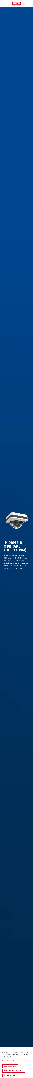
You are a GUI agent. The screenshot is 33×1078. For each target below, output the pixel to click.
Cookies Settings (10, 1066)
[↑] (13, 536)
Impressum (24, 1060)
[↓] (20, 536)
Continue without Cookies (13, 1071)
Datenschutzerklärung (13, 1060)
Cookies (4, 1060)
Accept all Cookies (11, 1075)
